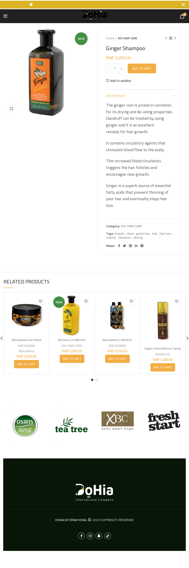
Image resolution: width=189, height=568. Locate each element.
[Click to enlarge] (11, 108)
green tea (143, 234)
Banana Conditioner (72, 340)
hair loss (165, 234)
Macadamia (26, 351)
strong (137, 237)
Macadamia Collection (117, 340)
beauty (119, 234)
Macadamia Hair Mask (26, 340)
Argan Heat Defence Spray (163, 348)
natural (111, 237)
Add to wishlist (120, 80)
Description (115, 96)
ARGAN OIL (162, 354)
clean (130, 234)
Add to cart (141, 68)
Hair (154, 234)
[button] (26, 364)
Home (110, 38)
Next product (175, 38)
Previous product (166, 38)
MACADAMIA (26, 346)
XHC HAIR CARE (127, 38)
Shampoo (124, 237)
